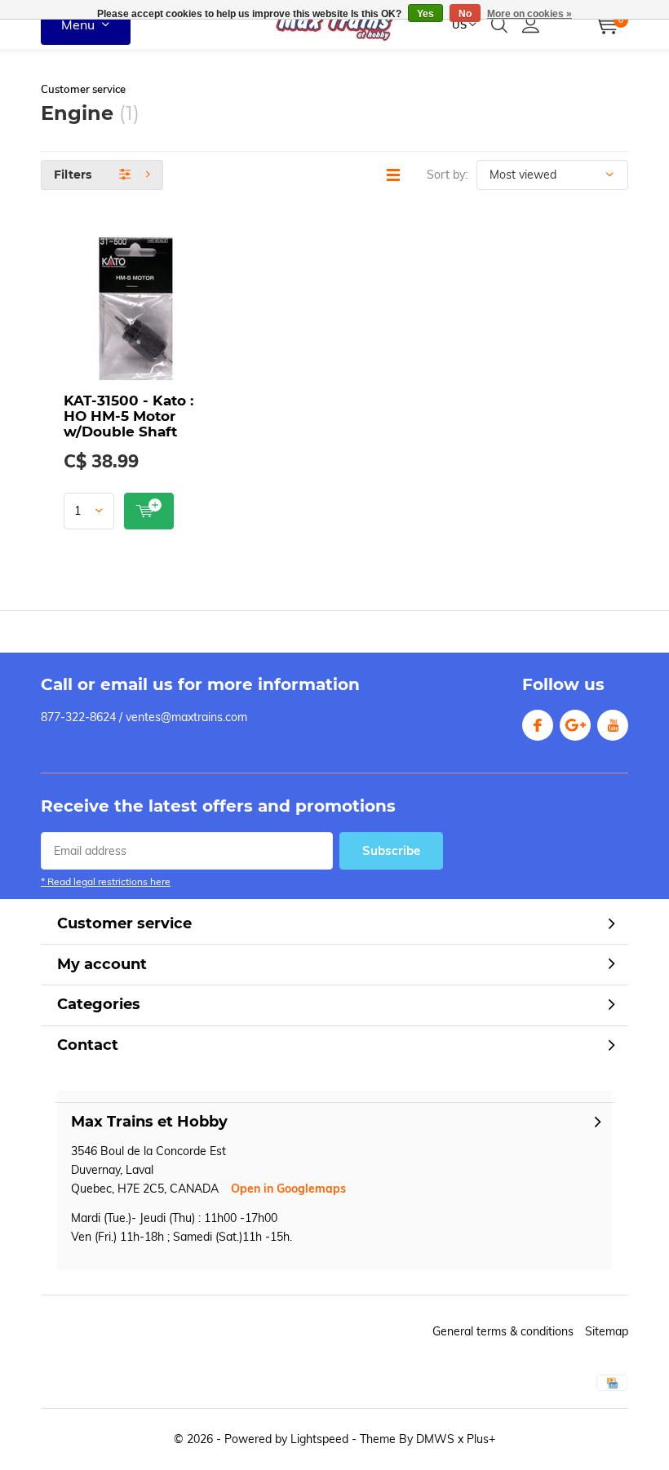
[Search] (499, 24)
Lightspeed (319, 1439)
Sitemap (606, 1331)
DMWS (435, 1439)
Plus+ (481, 1439)
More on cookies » (529, 14)
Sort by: (447, 174)
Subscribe (391, 850)
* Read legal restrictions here (106, 881)
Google (575, 725)
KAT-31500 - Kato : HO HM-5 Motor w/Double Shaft (128, 416)
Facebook (537, 725)
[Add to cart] (149, 511)
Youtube (612, 725)
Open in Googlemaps (288, 1188)
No (465, 14)
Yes (425, 14)
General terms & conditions (503, 1331)
